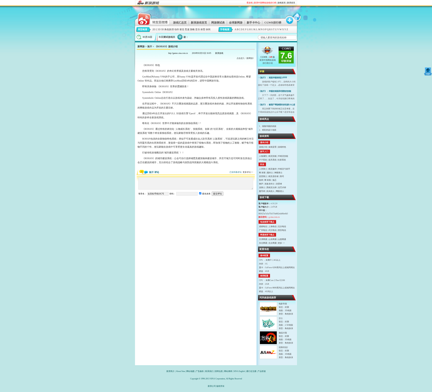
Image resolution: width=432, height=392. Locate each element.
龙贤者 (279, 184)
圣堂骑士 (263, 176)
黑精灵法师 (271, 187)
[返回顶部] (428, 71)
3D (162, 29)
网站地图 (190, 371)
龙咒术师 (282, 187)
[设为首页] (296, 18)
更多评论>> (248, 172)
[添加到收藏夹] (288, 18)
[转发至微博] (150, 18)
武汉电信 (272, 230)
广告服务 (200, 371)
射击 (182, 29)
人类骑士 (263, 169)
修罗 (261, 184)
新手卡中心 (253, 22)
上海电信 (272, 226)
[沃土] (268, 323)
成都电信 (263, 226)
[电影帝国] (268, 308)
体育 (202, 29)
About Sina (180, 371)
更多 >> (281, 243)
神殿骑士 (278, 172)
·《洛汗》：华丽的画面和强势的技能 (274, 91)
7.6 (286, 55)
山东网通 (272, 239)
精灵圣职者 (273, 176)
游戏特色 (282, 147)
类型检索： (144, 29)
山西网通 (282, 239)
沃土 (281, 318)
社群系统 (282, 160)
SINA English (239, 371)
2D (153, 29)
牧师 (261, 180)
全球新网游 (235, 22)
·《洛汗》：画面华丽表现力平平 (272, 77)
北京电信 (282, 226)
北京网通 (272, 243)
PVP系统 (263, 160)
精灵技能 (272, 156)
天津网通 (263, 239)
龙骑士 (262, 187)
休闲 (208, 29)
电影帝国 (283, 304)
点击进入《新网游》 (246, 58)
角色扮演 (169, 29)
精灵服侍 (272, 169)
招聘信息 (219, 371)
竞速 (187, 29)
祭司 (282, 176)
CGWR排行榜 (272, 22)
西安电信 (282, 230)
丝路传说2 (283, 347)
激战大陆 (283, 333)
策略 (192, 29)
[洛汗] (267, 51)
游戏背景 (272, 147)
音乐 (197, 29)
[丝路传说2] (268, 352)
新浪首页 (291, 3)
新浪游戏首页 (199, 22)
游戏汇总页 (180, 22)
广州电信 (263, 230)
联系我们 (209, 371)
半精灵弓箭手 (284, 169)
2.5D (158, 29)
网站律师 (228, 371)
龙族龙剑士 (269, 184)
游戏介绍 (263, 147)
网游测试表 (218, 22)
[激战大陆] (268, 337)
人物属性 (263, 156)
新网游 (141, 46)
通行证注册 (251, 371)
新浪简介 (170, 371)
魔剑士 (270, 172)
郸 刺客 (262, 172)
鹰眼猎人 (280, 191)
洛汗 (149, 46)
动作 (176, 29)
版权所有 (220, 386)
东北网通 (263, 243)
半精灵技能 (283, 156)
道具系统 (272, 160)
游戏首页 (282, 3)
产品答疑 (262, 371)
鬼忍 (274, 180)
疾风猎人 (270, 191)
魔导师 (262, 191)
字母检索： (226, 29)
